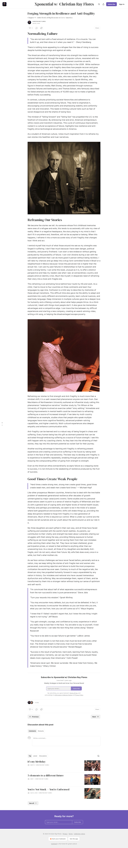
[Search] (99, 4)
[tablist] (36, 731)
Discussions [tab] (43, 756)
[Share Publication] (103, 4)
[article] (64, 766)
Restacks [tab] (41, 731)
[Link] (24, 33)
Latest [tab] (35, 756)
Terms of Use (74, 693)
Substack (54, 844)
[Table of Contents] (2, 424)
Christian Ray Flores (39, 21)
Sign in (121, 4)
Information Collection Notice (63, 695)
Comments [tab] (32, 731)
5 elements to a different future (46, 775)
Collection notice (79, 834)
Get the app (74, 839)
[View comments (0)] (37, 28)
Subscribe (111, 4)
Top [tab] (30, 756)
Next (94, 717)
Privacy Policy (79, 695)
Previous (35, 717)
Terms (71, 834)
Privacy (65, 834)
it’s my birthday (37, 761)
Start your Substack (59, 839)
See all (31, 803)
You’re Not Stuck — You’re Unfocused (48, 789)
